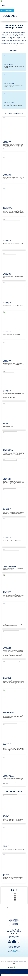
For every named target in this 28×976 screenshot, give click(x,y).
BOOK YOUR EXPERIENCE (7, 10)
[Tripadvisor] (9, 942)
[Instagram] (18, 942)
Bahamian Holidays (16, 951)
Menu (3, 5)
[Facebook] (14, 942)
